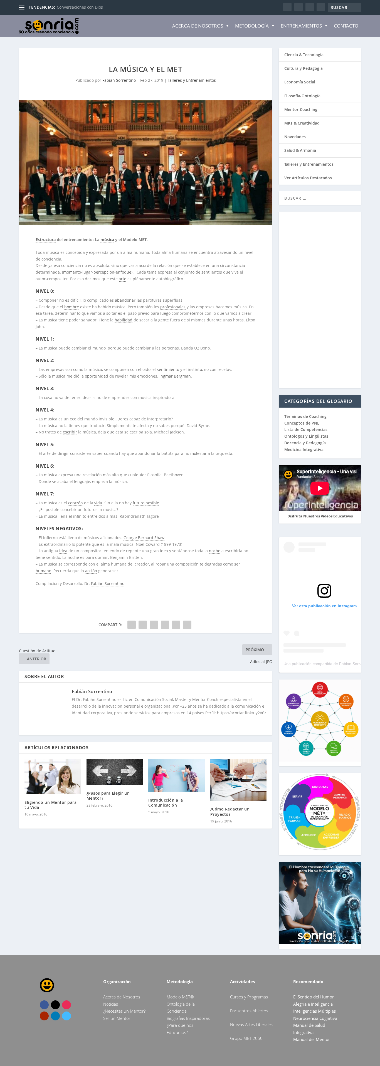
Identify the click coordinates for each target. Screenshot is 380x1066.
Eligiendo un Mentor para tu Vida (50, 805)
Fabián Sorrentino (119, 80)
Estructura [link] (46, 239)
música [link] (107, 239)
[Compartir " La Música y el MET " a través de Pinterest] (153, 624)
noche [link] (214, 550)
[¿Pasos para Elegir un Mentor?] (115, 772)
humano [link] (43, 570)
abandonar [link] (125, 300)
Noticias (110, 1004)
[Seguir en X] (55, 1004)
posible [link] (152, 502)
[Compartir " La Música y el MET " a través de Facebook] (131, 624)
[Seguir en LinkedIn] (55, 1016)
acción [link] (91, 570)
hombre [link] (71, 306)
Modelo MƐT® (180, 997)
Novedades (295, 136)
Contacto (346, 26)
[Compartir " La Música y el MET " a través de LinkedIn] (165, 624)
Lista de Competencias (306, 429)
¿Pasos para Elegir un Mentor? (108, 795)
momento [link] (72, 272)
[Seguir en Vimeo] (66, 1016)
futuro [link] (138, 502)
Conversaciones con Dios (80, 7)
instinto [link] (195, 369)
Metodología (252, 26)
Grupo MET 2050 (246, 1038)
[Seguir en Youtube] (44, 1016)
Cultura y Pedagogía (303, 68)
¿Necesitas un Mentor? (124, 1011)
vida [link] (98, 502)
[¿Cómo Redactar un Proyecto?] (238, 780)
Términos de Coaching (305, 416)
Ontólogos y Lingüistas (306, 436)
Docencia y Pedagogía (305, 442)
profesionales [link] (173, 306)
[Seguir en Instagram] (66, 1004)
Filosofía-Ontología (302, 95)
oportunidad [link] (96, 376)
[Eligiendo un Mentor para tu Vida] (52, 776)
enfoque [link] (123, 272)
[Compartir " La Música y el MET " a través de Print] (187, 624)
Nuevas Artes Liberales (251, 1024)
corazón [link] (75, 502)
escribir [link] (70, 432)
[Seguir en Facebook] (44, 1004)
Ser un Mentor (116, 1018)
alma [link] (127, 252)
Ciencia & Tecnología (304, 54)
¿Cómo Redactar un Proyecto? (230, 811)
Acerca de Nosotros (197, 26)
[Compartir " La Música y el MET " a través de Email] (176, 624)
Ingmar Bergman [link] (175, 376)
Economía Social (299, 82)
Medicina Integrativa (304, 449)
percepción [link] (103, 272)
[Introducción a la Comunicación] (176, 775)
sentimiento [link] (168, 369)
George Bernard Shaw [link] (144, 537)
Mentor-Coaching (300, 109)
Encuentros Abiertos (249, 1010)
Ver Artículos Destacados (308, 177)
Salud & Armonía (300, 150)
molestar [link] (198, 453)
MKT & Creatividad (302, 123)
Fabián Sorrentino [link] (107, 583)
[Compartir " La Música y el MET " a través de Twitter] (142, 624)
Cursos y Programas (249, 997)
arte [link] (122, 278)
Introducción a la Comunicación (165, 802)
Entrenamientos (301, 26)
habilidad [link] (123, 320)
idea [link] (63, 550)
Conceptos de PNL (301, 423)
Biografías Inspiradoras (188, 1018)
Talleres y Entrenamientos (192, 80)
